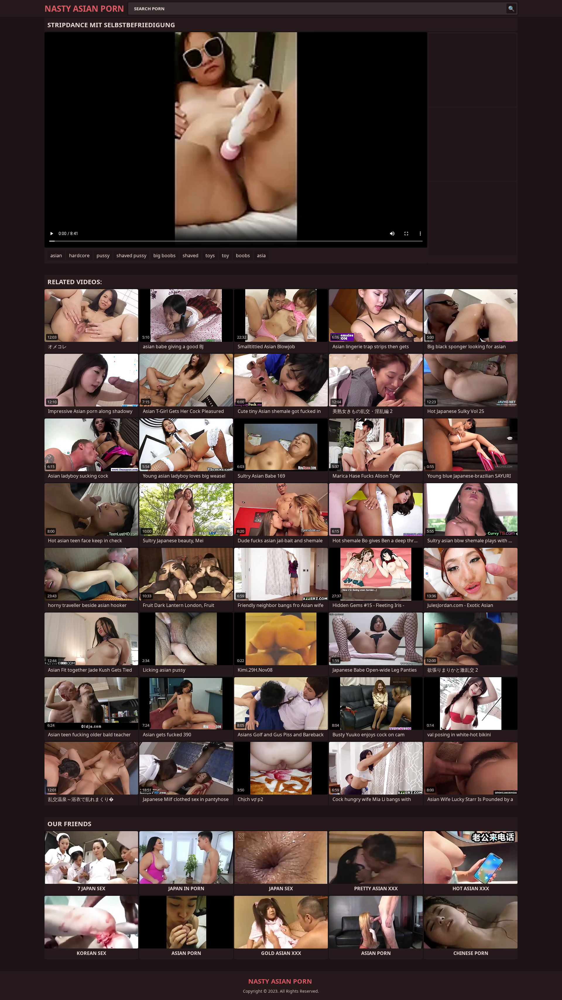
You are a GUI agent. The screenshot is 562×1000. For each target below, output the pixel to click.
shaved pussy (131, 255)
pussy (103, 255)
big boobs (164, 255)
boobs (243, 255)
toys (210, 255)
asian (56, 255)
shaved (190, 255)
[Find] (511, 8)
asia (261, 255)
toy (225, 255)
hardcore (79, 255)
